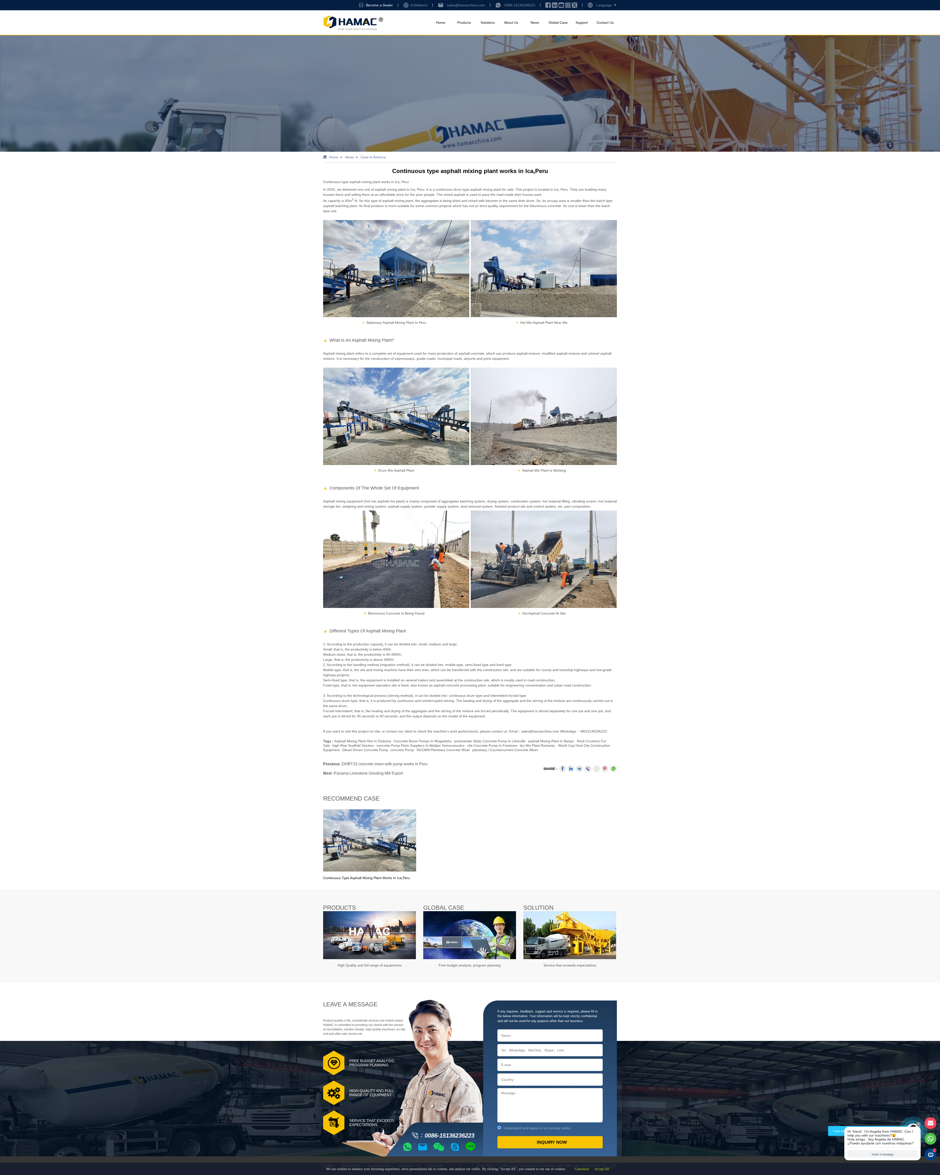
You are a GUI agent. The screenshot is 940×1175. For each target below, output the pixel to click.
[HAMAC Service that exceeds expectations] (569, 935)
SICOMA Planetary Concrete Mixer (443, 750)
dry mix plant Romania (537, 745)
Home (440, 22)
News (534, 22)
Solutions (488, 22)
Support (582, 22)
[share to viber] (588, 768)
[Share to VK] (579, 768)
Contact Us (605, 22)
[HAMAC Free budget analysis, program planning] (469, 935)
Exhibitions (419, 5)
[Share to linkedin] (570, 768)
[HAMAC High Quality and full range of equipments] (369, 935)
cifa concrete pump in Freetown (492, 745)
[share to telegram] (596, 768)
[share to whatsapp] (613, 768)
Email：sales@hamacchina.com (534, 731)
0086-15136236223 (520, 5)
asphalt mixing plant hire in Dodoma (362, 741)
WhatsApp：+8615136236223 (583, 731)
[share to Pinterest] (604, 768)
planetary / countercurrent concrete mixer (505, 750)
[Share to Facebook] (562, 768)
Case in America (373, 157)
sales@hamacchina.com (466, 5)
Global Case (558, 22)
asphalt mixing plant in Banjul (551, 741)
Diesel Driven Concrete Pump (365, 750)
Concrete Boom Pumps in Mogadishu (423, 741)
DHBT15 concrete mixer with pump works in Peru (384, 764)
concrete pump (402, 750)
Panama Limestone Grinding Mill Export (368, 773)
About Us (511, 22)
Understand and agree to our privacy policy (537, 1128)
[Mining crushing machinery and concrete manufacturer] (353, 22)
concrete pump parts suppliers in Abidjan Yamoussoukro (420, 745)
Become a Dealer (379, 5)
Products (464, 22)
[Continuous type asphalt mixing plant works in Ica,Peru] (369, 840)
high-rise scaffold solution (353, 745)
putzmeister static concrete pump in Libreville (490, 741)
